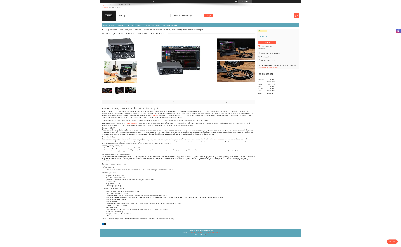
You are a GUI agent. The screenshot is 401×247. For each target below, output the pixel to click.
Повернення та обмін (153, 25)
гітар (218, 139)
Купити (267, 42)
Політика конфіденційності (213, 232)
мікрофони (154, 115)
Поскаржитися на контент (195, 232)
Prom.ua (210, 231)
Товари (120, 25)
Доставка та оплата (170, 25)
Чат (394, 241)
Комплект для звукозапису (152, 30)
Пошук (209, 15)
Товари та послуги (111, 30)
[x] (105, 225)
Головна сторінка (109, 25)
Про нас (130, 25)
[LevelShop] (109, 16)
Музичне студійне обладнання (130, 30)
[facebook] (103, 225)
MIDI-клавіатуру (132, 123)
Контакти (139, 25)
